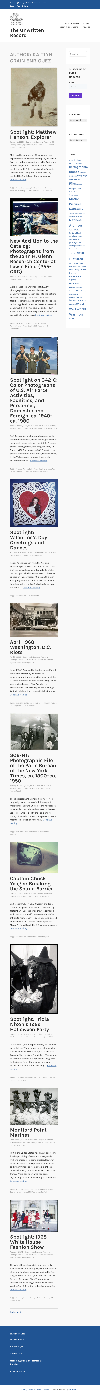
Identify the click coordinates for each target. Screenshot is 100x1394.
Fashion (19, 1298)
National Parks (74, 230)
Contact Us (16, 1353)
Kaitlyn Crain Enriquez (34, 142)
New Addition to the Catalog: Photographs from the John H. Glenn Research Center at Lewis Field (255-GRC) (34, 256)
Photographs (15, 279)
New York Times (22, 832)
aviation (72, 163)
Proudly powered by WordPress (35, 1389)
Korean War (49, 469)
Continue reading (18, 179)
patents (76, 239)
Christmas (83, 172)
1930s (71, 160)
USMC (29, 1192)
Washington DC (16, 706)
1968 (17, 703)
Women (73, 300)
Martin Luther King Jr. (38, 703)
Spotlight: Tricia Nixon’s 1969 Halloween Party (29, 1024)
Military (52, 426)
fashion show (28, 1298)
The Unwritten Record (27, 32)
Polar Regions (23, 191)
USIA (52, 1298)
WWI (81, 315)
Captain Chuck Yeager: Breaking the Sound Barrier (31, 883)
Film (72, 183)
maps (72, 188)
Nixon (36, 1077)
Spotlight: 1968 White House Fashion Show (28, 1242)
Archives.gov (16, 1346)
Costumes (20, 1077)
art (80, 160)
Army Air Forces (22, 469)
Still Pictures (20, 147)
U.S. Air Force (37, 428)
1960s (76, 160)
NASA (50, 276)
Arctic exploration (23, 188)
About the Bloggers (69, 27)
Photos (82, 246)
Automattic (73, 1389)
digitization (74, 179)
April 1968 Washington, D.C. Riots (30, 647)
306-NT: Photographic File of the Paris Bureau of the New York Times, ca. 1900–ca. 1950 (33, 768)
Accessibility (17, 1339)
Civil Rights (24, 703)
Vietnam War (39, 472)
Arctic (12, 147)
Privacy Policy (17, 1371)
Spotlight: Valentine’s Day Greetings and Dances (28, 540)
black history (41, 1189)
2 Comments (47, 191)
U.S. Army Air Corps (50, 428)
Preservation (74, 249)
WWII (47, 472)
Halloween (29, 1077)
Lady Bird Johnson (42, 1298)
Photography (74, 246)
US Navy (83, 291)
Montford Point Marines (28, 1132)
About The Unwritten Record (77, 24)
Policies (86, 27)
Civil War (82, 176)
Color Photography (36, 469)
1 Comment (22, 1080)
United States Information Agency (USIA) (37, 1037)
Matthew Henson (38, 188)
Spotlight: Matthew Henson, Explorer (33, 134)
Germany (79, 184)
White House (15, 1301)
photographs (28, 326)
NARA (73, 209)
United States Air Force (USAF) (22, 472)
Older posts (16, 1312)
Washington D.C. (28, 663)
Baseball (79, 163)
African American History (44, 145)
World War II (22, 1145)
